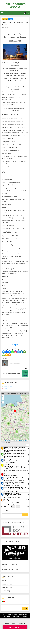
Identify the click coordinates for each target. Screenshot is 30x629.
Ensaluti (4, 580)
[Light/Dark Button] (25, 13)
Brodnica (6, 473)
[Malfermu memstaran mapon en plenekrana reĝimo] (28, 393)
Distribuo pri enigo (7, 584)
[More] (9, 354)
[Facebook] (6, 351)
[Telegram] (3, 351)
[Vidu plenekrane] (3, 402)
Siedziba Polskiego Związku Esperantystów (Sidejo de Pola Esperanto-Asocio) (14, 448)
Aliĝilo (15, 345)
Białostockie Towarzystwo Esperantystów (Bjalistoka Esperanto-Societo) (14, 460)
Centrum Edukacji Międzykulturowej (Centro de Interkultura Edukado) (15, 478)
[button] (2, 13)
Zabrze (10, 19)
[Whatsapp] (12, 351)
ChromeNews (15, 616)
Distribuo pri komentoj (8, 587)
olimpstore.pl (14, 623)
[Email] (24, 351)
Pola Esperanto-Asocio (15, 5)
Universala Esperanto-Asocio (10, 569)
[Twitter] (18, 351)
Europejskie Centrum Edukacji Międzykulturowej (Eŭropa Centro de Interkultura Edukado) (12, 494)
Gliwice (6, 499)
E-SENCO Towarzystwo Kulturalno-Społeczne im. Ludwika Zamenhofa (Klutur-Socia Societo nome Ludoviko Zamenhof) (15, 489)
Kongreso (5, 19)
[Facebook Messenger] (9, 351)
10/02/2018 (5, 27)
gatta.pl (7, 623)
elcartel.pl (22, 623)
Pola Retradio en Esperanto (9, 564)
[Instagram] (15, 351)
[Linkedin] (21, 351)
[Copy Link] (6, 354)
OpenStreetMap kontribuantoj (22, 440)
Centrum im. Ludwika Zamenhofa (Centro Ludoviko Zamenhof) (14, 483)
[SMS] (3, 354)
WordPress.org (6, 591)
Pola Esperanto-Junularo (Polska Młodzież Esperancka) (14, 454)
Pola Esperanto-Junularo (8, 567)
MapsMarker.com (8, 440)
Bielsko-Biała (7, 464)
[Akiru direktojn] (28, 447)
